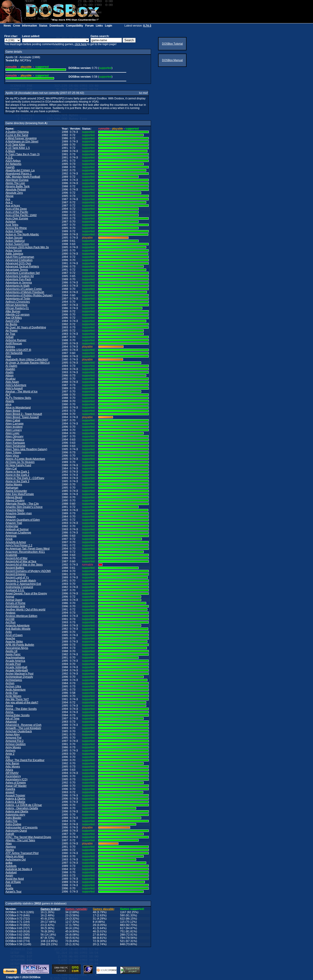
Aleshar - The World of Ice (21, 391)
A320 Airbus (13, 160)
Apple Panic (13, 654)
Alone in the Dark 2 (17, 474)
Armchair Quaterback (18, 731)
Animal (9, 596)
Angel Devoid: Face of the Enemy (26, 593)
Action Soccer (14, 237)
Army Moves (13, 747)
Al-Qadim (11, 366)
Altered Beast (13, 497)
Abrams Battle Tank (17, 186)
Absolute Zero (14, 192)
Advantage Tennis (16, 269)
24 (67, 918)
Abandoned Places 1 (18, 173)
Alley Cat (11, 468)
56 (42, 934)
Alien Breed (12, 410)
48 (94, 912)
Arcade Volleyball (16, 667)
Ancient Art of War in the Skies (24, 564)
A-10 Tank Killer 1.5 (17, 148)
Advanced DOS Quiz (18, 263)
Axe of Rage (13, 882)
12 (67, 921)
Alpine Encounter (16, 491)
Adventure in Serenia (18, 282)
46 (94, 931)
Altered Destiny (15, 500)
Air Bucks (11, 324)
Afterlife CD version (17, 314)
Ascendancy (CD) (16, 779)
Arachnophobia (15, 657)
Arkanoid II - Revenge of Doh (23, 725)
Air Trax (10, 333)
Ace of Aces (12, 205)
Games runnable (76, 909)
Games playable (103, 909)
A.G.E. (9, 157)
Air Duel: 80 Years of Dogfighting (25, 327)
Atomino (10, 846)
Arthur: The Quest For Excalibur (24, 760)
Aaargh (10, 167)
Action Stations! (15, 240)
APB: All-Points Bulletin (19, 644)
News (7, 25)
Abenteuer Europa (16, 180)
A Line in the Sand (16, 135)
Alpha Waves (13, 484)
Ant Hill (9, 619)
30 (67, 928)
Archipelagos (13, 680)
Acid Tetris (11, 224)
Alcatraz (10, 378)
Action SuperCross (17, 244)
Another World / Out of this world (25, 609)
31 (94, 918)
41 (94, 928)
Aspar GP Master (16, 785)
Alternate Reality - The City (22, 503)
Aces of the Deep (16, 208)
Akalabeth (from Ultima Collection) (26, 359)
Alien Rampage (15, 442)
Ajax (8, 356)
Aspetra (10, 789)
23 (67, 915)
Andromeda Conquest (19, 587)
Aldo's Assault (14, 388)
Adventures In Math (17, 285)
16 (42, 912)
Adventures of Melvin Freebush (24, 292)
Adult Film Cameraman (19, 257)
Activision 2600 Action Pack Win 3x (27, 247)
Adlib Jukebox (14, 253)
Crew (16, 25)
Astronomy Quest (16, 830)
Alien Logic (12, 433)
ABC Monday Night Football (22, 176)
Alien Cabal (12, 420)
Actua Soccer (13, 250)
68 (94, 937)
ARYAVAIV (12, 773)
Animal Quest (13, 600)
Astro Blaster (13, 817)
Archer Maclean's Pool (19, 673)
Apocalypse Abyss (16, 648)
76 (42, 931)
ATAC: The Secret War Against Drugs (28, 837)
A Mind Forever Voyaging (21, 138)
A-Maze (10, 151)
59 (67, 937)
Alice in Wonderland (18, 407)
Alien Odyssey (14, 436)
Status (43, 25)
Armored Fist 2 (14, 741)
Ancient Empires (15, 574)
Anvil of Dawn (14, 635)
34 (67, 912)
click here (81, 44)
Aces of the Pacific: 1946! (21, 215)
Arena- (9, 712)
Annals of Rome (15, 603)
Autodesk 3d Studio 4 (18, 869)
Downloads (56, 25)
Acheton (10, 221)
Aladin (9, 372)
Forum (89, 25)
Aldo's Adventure (15, 385)
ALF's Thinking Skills (18, 398)
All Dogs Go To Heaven (20, 462)
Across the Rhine (16, 228)
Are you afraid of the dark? (21, 702)
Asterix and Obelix (16, 811)
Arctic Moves (13, 696)
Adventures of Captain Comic (23, 289)
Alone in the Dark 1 (17, 471)
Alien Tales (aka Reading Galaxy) (26, 449)
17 (94, 915)
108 (43, 941)
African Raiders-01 (17, 308)
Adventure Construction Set (22, 273)
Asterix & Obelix (15, 798)
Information (29, 25)
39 (42, 928)
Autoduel (11, 872)
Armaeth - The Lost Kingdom (23, 728)
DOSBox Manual (172, 60)
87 (42, 937)
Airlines (10, 346)
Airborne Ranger (15, 340)
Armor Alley (12, 734)
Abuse (9, 196)
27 (94, 934)
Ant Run (10, 622)
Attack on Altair (14, 856)
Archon (9, 683)
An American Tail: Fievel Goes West (27, 548)
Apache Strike (14, 641)
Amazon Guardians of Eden (22, 519)
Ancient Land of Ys (17, 577)
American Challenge (18, 532)
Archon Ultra (13, 686)
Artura (9, 769)
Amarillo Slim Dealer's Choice (24, 507)
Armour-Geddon (15, 744)
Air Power (11, 330)
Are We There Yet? (17, 699)
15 (67, 944)
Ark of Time (12, 718)
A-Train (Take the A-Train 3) (22, 154)
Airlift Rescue (13, 343)
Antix (8, 632)
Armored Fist (13, 737)
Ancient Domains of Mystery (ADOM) (28, 571)
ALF (8, 394)
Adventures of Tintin (17, 298)
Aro (7, 757)
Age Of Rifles (13, 317)
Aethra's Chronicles (17, 301)
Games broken (50, 909)
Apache (10, 638)
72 (94, 941)
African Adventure (16, 305)
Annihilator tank (15, 606)
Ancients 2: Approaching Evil (23, 583)
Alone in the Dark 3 (17, 481)
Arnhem (10, 750)
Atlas (8, 843)
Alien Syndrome (15, 446)
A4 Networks (13, 164)
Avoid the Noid (14, 878)
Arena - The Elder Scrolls (21, 708)
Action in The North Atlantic (22, 234)
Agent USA (12, 321)
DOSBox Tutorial (172, 43)
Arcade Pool (13, 664)
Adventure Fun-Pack (18, 279)
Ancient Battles (14, 567)
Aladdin (10, 369)
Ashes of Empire (15, 782)
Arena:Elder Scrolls (17, 715)
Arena (9, 705)
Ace (7, 199)
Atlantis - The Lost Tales (20, 840)
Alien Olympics (14, 439)
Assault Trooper (15, 795)
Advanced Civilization (19, 260)
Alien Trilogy (13, 452)
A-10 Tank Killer (15, 144)
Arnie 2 (9, 753)
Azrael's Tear (13, 891)
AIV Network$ (13, 353)
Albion (9, 375)
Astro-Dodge (13, 824)
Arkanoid (11, 721)
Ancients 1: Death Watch (20, 580)
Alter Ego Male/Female (19, 494)
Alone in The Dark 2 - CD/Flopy (24, 478)
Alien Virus (12, 455)
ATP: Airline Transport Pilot (21, 853)
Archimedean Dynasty (19, 676)
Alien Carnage (14, 423)
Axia (8, 885)
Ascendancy (13, 776)
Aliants (9, 401)
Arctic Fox (11, 692)
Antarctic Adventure (17, 625)
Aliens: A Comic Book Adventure (25, 458)
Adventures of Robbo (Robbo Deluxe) (28, 295)
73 (67, 941)
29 (42, 921)
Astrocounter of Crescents (21, 827)
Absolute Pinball (15, 189)
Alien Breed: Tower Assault (22, 417)
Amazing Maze (14, 510)
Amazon (10, 516)
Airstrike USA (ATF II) (18, 349)
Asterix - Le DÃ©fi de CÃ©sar (23, 805)
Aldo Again (12, 382)
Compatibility (74, 25)
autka (8, 862)
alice (8, 404)
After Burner (12, 311)
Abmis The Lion (15, 183)
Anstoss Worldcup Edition (21, 616)
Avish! (9, 875)
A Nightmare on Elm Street (21, 141)
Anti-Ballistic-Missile (17, 628)
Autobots (10, 866)
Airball (9, 337)
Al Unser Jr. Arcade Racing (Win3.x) (27, 362)
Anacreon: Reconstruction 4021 (25, 551)
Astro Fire (11, 821)
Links (99, 25)
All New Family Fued (18, 465)
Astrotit (9, 834)
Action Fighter (14, 231)
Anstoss (10, 612)
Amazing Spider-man (18, 513)
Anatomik (11, 555)
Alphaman (11, 487)
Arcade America (15, 660)
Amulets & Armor (15, 542)
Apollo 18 (11, 651)
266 (43, 944)
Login (108, 25)
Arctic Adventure (15, 689)
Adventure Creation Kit (19, 276)
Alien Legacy (13, 430)
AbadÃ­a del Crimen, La (20, 170)
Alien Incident (13, 426)
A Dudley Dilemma (17, 131)
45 (42, 918)
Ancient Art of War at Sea (20, 561)
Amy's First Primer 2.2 (18, 545)
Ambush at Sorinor (17, 529)
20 (94, 944)
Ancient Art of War (16, 558)
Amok (9, 539)
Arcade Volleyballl (16, 670)
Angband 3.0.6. (15, 590)
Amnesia (10, 535)
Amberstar (11, 526)
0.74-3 (147, 25)
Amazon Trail (13, 523)
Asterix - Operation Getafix (21, 808)
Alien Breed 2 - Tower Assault (23, 414)
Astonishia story (15, 814)
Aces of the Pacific (16, 212)
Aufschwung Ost (15, 859)
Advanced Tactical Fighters (22, 266)
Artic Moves (12, 766)
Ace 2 (9, 202)
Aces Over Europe (16, 218)
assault (9, 792)
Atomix (9, 850)
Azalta (9, 888)
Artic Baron (12, 763)
